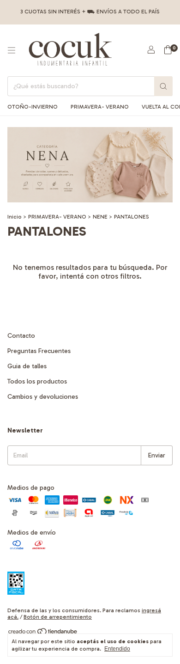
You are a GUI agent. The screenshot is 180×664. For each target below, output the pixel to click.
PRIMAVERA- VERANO (100, 107)
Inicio (14, 216)
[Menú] (11, 50)
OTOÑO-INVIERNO (32, 107)
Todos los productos (37, 381)
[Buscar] (163, 86)
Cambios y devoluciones (42, 397)
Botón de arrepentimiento (58, 617)
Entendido (117, 649)
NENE (100, 216)
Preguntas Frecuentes (39, 351)
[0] (168, 50)
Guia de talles (27, 366)
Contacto (21, 336)
